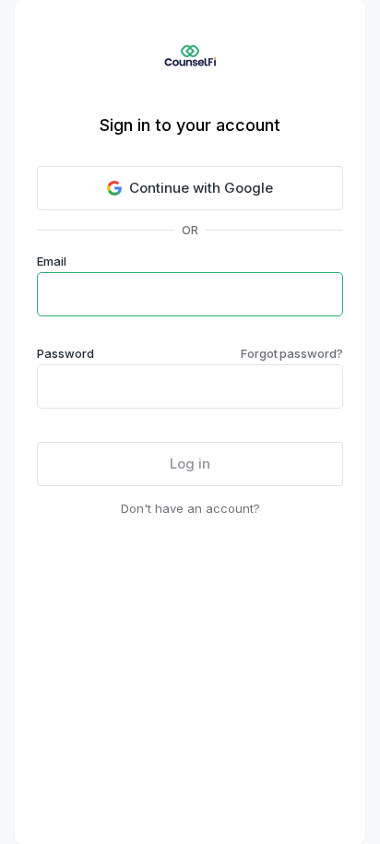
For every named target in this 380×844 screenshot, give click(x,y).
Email (51, 261)
